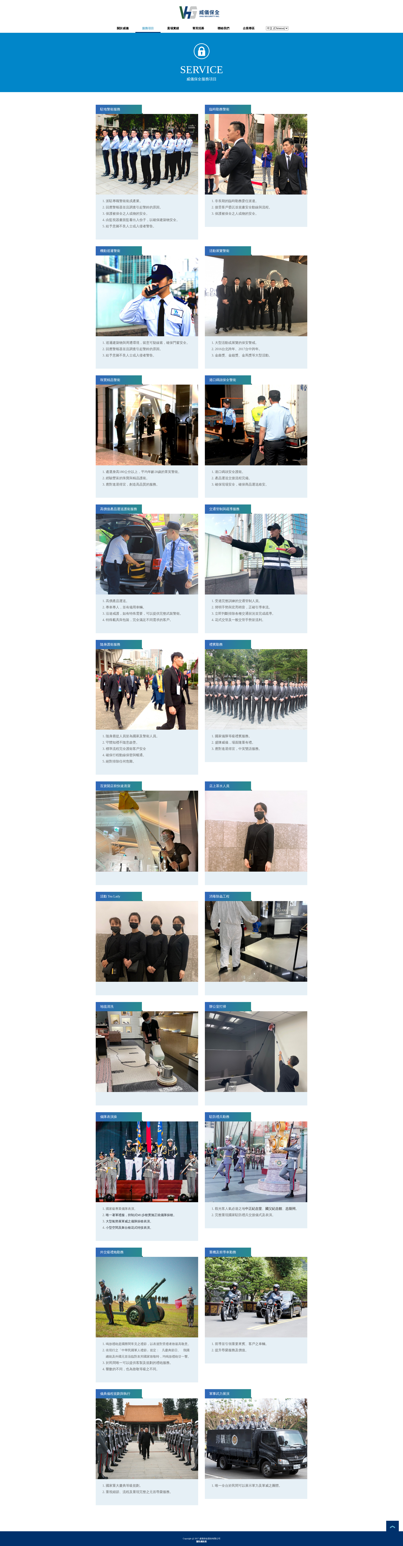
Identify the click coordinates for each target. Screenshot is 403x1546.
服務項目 (148, 28)
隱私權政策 (201, 1541)
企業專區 (249, 28)
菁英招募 (198, 28)
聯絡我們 (223, 28)
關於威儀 (123, 28)
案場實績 (173, 28)
